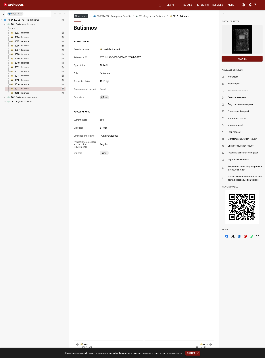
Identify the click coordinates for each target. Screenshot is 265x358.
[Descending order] (59, 13)
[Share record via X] (233, 236)
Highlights (202, 5)
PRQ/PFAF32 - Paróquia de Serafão (114, 16)
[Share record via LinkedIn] (239, 236)
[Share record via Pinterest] (245, 236)
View (240, 59)
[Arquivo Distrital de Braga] (14, 5)
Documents (81, 16)
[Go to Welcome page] (160, 5)
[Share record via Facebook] (227, 236)
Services (217, 5)
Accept (191, 353)
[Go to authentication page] (243, 5)
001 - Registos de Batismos (152, 16)
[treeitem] (38, 89)
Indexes (187, 5)
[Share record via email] (257, 236)
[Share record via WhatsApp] (251, 236)
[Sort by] (54, 13)
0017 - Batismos (181, 16)
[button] (172, 5)
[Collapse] (64, 13)
